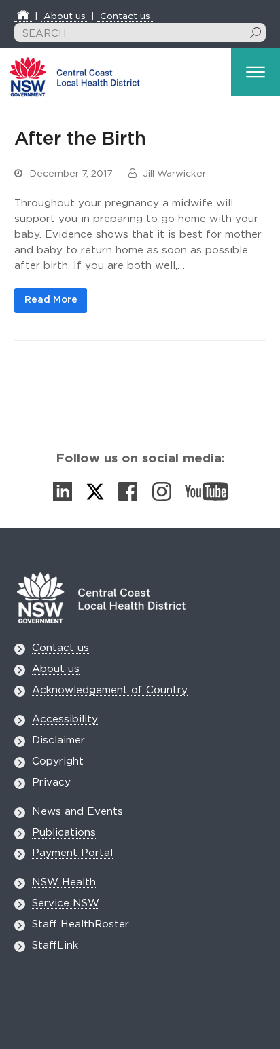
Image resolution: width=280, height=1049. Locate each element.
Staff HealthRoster (80, 924)
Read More (50, 300)
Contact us (125, 16)
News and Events (77, 812)
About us (64, 16)
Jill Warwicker (174, 174)
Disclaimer (58, 740)
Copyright (58, 761)
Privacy (51, 782)
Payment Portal (72, 853)
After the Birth (80, 139)
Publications (64, 833)
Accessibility (65, 719)
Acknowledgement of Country (110, 690)
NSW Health (64, 882)
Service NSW (65, 903)
